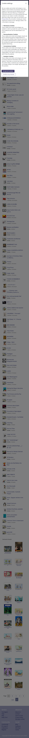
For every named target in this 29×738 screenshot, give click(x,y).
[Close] (26, 3)
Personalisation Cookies (10, 34)
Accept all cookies (8, 71)
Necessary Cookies (8, 25)
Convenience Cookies (9, 46)
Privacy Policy (5, 19)
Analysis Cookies (8, 56)
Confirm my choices (8, 74)
